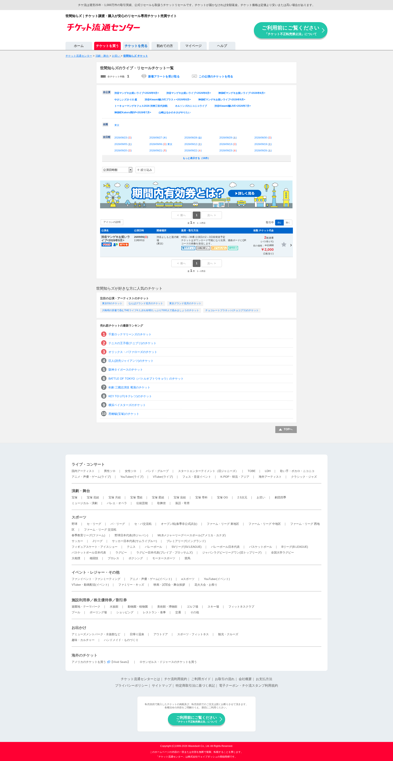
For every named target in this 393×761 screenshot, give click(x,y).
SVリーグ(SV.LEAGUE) (187, 546)
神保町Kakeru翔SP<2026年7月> (132, 112)
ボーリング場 (98, 612)
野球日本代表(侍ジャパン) (131, 535)
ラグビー (121, 552)
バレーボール (153, 546)
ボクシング (136, 558)
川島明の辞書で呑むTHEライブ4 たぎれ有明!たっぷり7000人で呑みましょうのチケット (150, 310)
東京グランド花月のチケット (185, 303)
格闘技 (94, 558)
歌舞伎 (161, 503)
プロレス (113, 558)
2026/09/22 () (193, 150)
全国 (105, 124)
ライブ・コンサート (88, 464)
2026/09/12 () (193, 144)
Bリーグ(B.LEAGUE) (294, 546)
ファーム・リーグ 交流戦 (100, 529)
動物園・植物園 (138, 606)
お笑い (261, 497)
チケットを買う (107, 46)
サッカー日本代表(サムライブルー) (134, 541)
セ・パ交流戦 (142, 523)
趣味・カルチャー (83, 640)
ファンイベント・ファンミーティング (96, 579)
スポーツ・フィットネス (193, 634)
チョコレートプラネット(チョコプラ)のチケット (232, 310)
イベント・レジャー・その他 (96, 572)
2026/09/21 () (158, 150)
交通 (178, 612)
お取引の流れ (225, 679)
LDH (268, 471)
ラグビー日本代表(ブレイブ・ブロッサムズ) (164, 552)
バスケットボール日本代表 (89, 552)
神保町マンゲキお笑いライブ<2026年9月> (221, 99)
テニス (131, 546)
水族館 (114, 606)
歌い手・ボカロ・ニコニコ (297, 471)
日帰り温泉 (137, 634)
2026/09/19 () (263, 144)
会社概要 (245, 679)
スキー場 (213, 606)
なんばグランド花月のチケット (146, 303)
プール (76, 612)
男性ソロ (109, 471)
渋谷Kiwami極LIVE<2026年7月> (233, 105)
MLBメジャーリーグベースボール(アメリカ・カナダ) (192, 535)
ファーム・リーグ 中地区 (264, 523)
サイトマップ (162, 685)
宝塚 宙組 (180, 497)
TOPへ (288, 429)
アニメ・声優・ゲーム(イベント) (151, 579)
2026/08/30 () (263, 137)
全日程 (106, 137)
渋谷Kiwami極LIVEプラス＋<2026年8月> (168, 99)
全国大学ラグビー (282, 552)
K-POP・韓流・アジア (234, 476)
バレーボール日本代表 (225, 546)
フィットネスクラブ (241, 606)
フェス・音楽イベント (196, 476)
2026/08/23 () (123, 137)
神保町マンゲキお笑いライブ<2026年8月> (241, 93)
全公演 (106, 92)
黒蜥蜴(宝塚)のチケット (123, 413)
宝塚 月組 (114, 497)
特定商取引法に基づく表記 (195, 685)
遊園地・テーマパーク (86, 606)
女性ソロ (130, 471)
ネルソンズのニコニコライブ (191, 105)
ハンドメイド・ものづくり (121, 640)
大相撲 (76, 558)
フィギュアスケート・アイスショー (94, 546)
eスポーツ (187, 579)
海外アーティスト (270, 476)
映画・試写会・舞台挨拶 (169, 584)
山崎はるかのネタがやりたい (175, 112)
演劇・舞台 (81, 491)
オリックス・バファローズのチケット (132, 352)
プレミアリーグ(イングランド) (186, 541)
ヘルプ (222, 46)
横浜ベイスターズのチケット (127, 405)
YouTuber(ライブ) (131, 476)
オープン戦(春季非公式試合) (179, 523)
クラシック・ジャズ (304, 476)
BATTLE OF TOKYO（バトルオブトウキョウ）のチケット (146, 378)
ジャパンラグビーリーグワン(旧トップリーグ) (232, 552)
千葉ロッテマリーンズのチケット (129, 334)
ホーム (79, 46)
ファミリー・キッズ (131, 584)
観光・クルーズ (228, 634)
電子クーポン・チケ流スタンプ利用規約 (248, 685)
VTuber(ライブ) (163, 476)
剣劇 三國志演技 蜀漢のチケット (129, 387)
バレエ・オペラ (117, 503)
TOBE (251, 471)
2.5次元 (242, 497)
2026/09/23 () (228, 150)
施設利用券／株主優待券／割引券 (99, 600)
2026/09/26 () (263, 150)
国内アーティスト (83, 471)
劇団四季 (280, 497)
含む (279, 222)
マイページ (193, 46)
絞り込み (146, 169)
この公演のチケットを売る (216, 76)
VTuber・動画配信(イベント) (90, 584)
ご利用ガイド (201, 679)
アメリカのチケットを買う (89, 661)
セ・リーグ (94, 523)
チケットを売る (136, 46)
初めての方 (165, 46)
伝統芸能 (142, 503)
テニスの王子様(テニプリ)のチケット (132, 343)
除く (288, 222)
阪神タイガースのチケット (125, 369)
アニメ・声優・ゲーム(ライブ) (91, 476)
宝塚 (74, 497)
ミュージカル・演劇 (84, 503)
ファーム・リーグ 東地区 (223, 523)
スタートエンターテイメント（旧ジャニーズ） (208, 471)
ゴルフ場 (192, 606)
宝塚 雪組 (136, 497)
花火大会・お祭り (205, 584)
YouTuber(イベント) (217, 579)
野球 (74, 523)
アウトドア (161, 634)
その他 (194, 612)
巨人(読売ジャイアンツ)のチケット (131, 360)
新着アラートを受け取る (164, 76)
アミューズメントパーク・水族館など (96, 634)
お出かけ (79, 628)
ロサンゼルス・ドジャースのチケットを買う (168, 661)
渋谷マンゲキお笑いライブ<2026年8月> (188, 93)
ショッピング (124, 612)
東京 (116, 125)
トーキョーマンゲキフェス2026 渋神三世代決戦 (140, 105)
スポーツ (79, 517)
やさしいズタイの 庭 (125, 99)
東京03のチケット (112, 303)
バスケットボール (260, 546)
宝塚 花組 (93, 497)
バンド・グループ (157, 471)
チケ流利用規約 (175, 679)
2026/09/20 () (123, 150)
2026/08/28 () (193, 137)
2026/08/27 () (158, 137)
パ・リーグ (118, 523)
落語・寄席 (182, 503)
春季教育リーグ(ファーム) (88, 535)
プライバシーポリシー (131, 685)
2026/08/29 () (228, 137)
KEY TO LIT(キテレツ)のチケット (130, 396)
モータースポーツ (163, 558)
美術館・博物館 (167, 606)
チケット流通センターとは (140, 679)
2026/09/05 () (123, 144)
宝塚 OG (222, 497)
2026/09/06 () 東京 (160, 144)
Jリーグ (98, 541)
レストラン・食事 (154, 612)
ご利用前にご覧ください (291, 30)
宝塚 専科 (201, 497)
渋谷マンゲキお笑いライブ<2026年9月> (136, 93)
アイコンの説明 (112, 222)
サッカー (77, 541)
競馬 (187, 558)
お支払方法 (264, 679)
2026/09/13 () (228, 144)
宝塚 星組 (158, 497)
